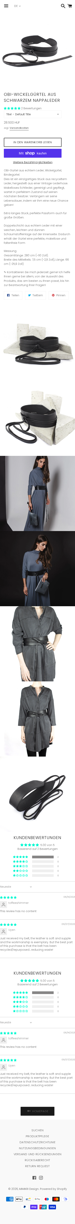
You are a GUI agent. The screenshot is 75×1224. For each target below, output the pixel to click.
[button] (12, 108)
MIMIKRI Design (29, 1189)
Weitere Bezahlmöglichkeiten (32, 162)
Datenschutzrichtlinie (38, 1142)
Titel (9, 114)
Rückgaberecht (37, 1160)
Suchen (38, 1130)
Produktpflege (37, 1136)
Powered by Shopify (53, 1189)
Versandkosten (19, 128)
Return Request (37, 1166)
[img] (8, 897)
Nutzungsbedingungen (37, 1148)
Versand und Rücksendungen (38, 1154)
